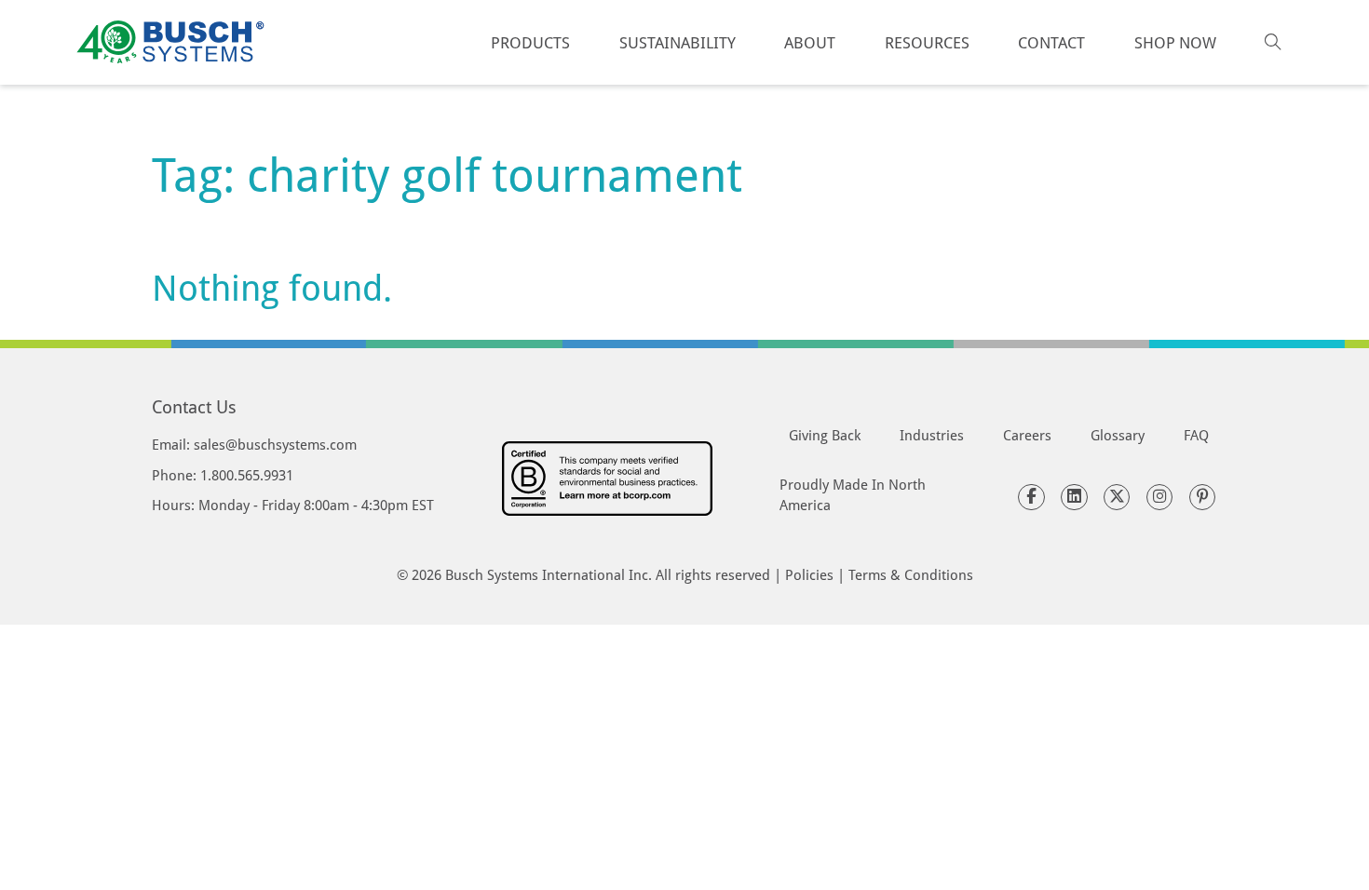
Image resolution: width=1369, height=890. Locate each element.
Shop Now (1175, 42)
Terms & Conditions (910, 575)
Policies (809, 575)
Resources (927, 42)
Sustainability (677, 42)
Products (530, 42)
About (809, 42)
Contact (1051, 42)
